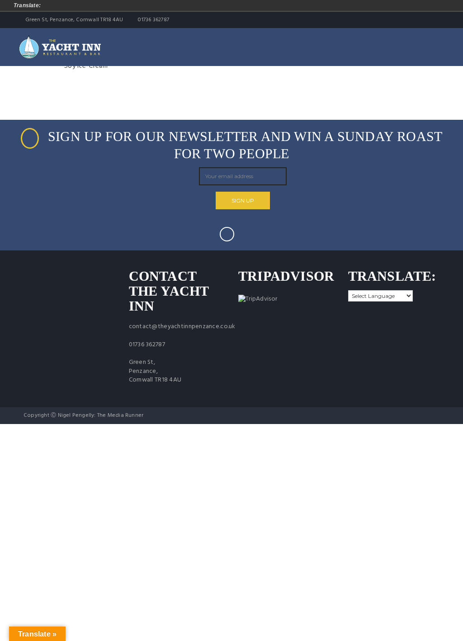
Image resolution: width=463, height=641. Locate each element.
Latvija (137, 5)
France (99, 5)
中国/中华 (239, 5)
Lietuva (125, 5)
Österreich (49, 5)
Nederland (150, 5)
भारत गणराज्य (251, 5)
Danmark (74, 5)
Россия (201, 5)
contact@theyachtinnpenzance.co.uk (182, 326)
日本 (289, 5)
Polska (175, 5)
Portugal (188, 5)
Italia (112, 5)
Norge (163, 5)
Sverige (213, 5)
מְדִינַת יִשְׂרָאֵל (264, 5)
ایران (277, 5)
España (87, 5)
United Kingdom (226, 5)
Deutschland (62, 5)
